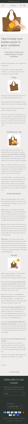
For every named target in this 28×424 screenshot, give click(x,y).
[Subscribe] (23, 393)
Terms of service (18, 420)
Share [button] (4, 365)
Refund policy (22, 418)
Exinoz (8, 418)
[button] (3, 5)
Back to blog (15, 372)
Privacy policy (10, 420)
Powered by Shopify (13, 418)
